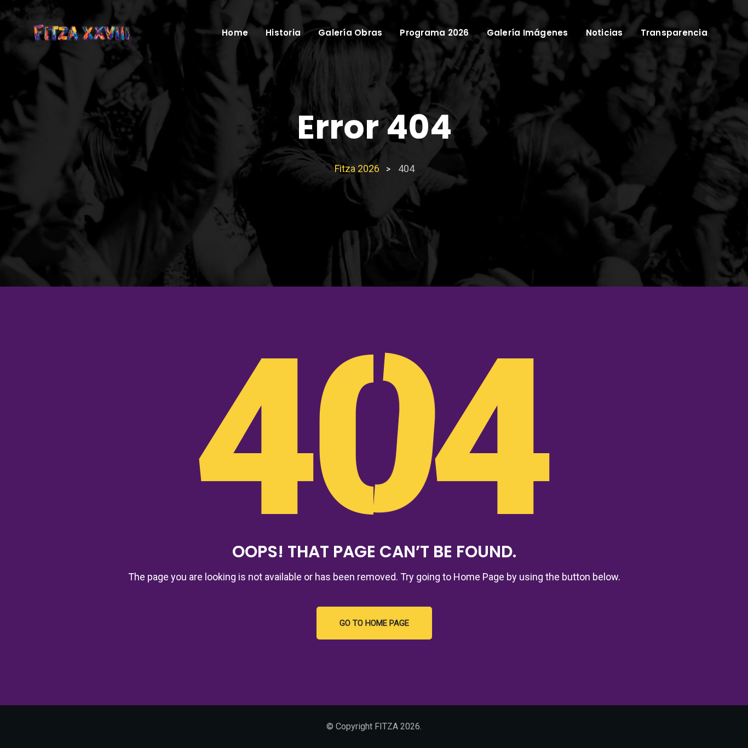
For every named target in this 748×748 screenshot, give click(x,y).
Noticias (604, 32)
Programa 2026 (434, 32)
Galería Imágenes (527, 32)
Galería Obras (350, 32)
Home (235, 32)
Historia (283, 32)
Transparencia (674, 32)
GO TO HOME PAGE (374, 623)
